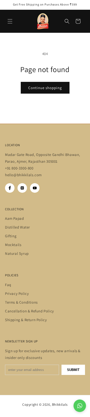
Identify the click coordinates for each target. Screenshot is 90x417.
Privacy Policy (17, 293)
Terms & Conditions (21, 302)
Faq (8, 284)
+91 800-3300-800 (19, 168)
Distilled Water (17, 227)
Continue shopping (45, 87)
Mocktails (13, 244)
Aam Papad (14, 218)
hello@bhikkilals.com (24, 174)
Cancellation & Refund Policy (29, 311)
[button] (10, 21)
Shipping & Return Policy (26, 319)
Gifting (10, 236)
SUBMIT (73, 370)
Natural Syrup (17, 253)
